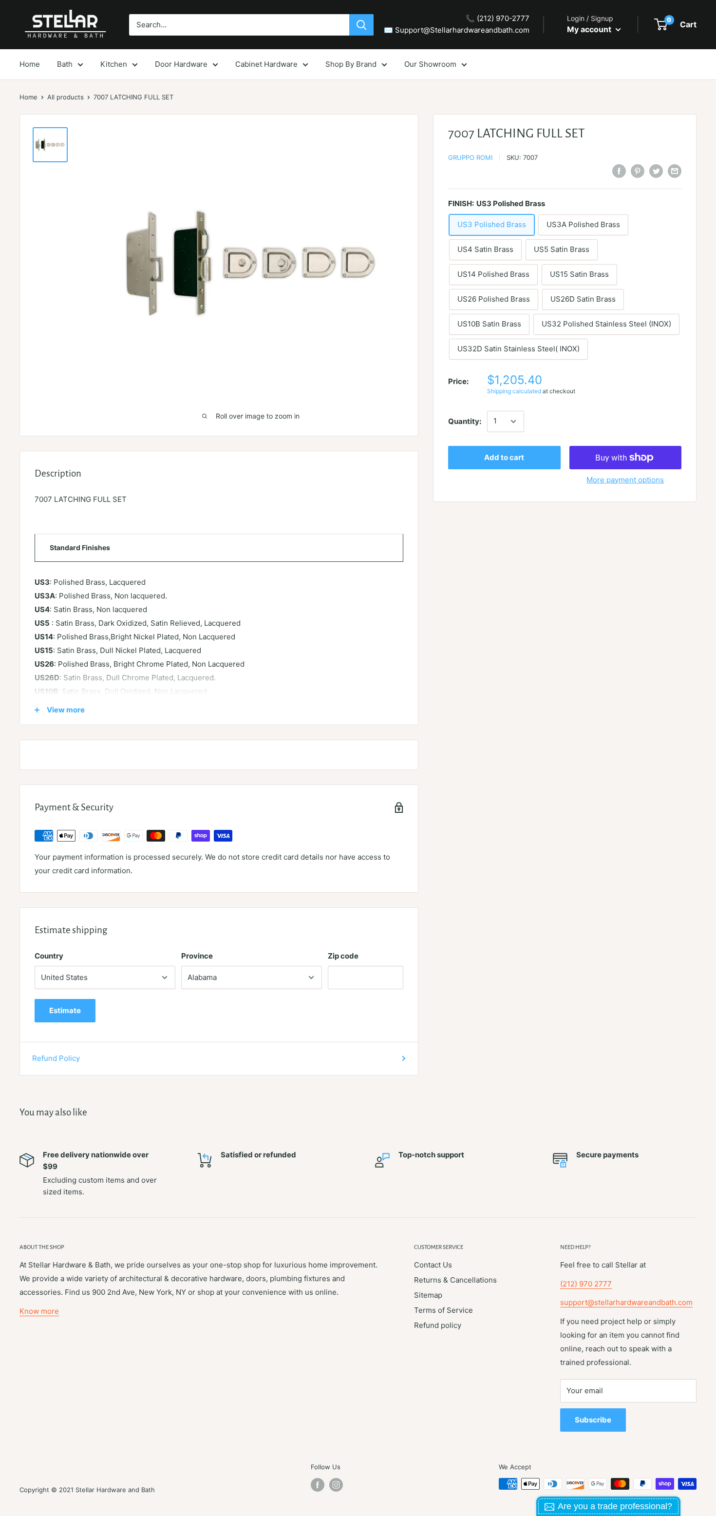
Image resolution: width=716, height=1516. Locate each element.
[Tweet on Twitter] (656, 171)
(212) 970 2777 (586, 1283)
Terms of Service (443, 1310)
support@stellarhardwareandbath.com (626, 1302)
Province (197, 955)
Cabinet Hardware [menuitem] (266, 64)
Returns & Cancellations (455, 1280)
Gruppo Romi (470, 157)
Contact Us (433, 1264)
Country (49, 955)
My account (590, 29)
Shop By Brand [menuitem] (351, 64)
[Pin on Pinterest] (637, 171)
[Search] (361, 25)
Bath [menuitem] (65, 64)
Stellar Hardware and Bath (115, 1490)
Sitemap (428, 1295)
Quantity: (464, 421)
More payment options (625, 479)
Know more (39, 1311)
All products (65, 97)
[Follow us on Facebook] (317, 1485)
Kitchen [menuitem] (113, 64)
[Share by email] (674, 171)
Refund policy (437, 1325)
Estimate (65, 1010)
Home (28, 97)
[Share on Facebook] (619, 171)
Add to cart (504, 457)
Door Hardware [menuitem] (181, 64)
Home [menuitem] (29, 64)
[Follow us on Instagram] (336, 1485)
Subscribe (593, 1419)
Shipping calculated (514, 391)
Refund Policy (56, 1058)
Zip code (343, 955)
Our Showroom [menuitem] (430, 64)
